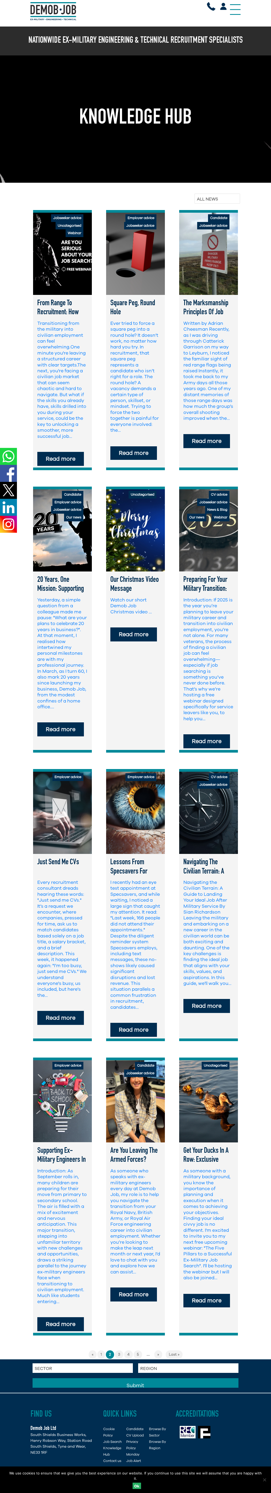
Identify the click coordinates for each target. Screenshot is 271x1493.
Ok (136, 1486)
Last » (174, 1354)
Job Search (112, 1441)
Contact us (112, 1461)
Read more (60, 458)
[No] (264, 1479)
